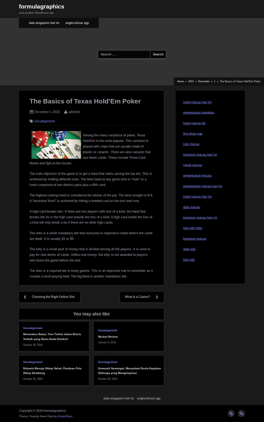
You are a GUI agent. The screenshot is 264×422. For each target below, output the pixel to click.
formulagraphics (41, 6)
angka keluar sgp (77, 23)
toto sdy (189, 260)
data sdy (189, 249)
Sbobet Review (108, 336)
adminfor (74, 112)
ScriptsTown (65, 416)
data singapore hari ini (44, 23)
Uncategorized (44, 121)
